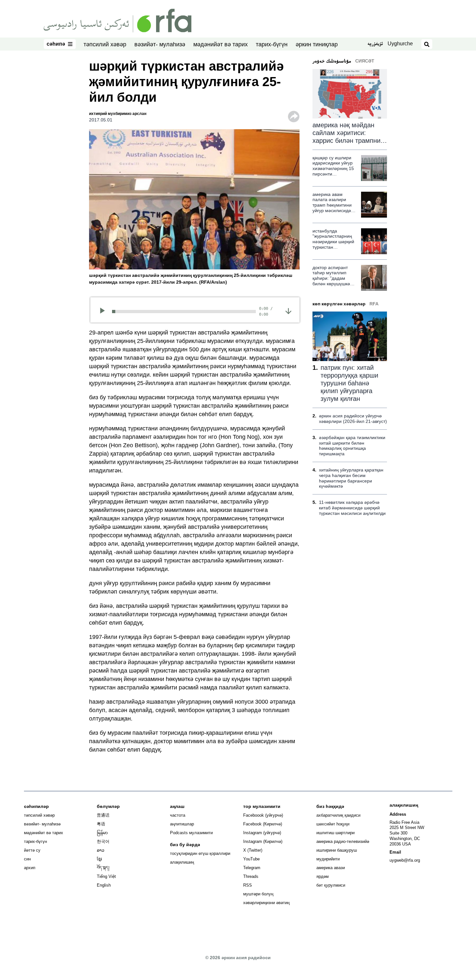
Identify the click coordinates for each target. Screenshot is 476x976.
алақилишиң (182, 862)
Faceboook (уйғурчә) (263, 815)
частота (177, 815)
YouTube (251, 859)
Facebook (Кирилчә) (262, 824)
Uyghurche (400, 43)
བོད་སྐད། (103, 867)
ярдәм (322, 876)
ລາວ (100, 850)
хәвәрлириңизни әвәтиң (266, 902)
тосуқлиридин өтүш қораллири (200, 853)
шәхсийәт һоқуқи (332, 824)
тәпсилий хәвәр (105, 44)
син (27, 859)
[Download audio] (288, 310)
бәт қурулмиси (330, 885)
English (104, 885)
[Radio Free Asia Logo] (117, 20)
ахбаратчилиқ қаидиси (338, 815)
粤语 (101, 824)
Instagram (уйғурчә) (262, 832)
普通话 (103, 815)
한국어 (103, 841)
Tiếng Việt (106, 876)
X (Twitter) (252, 850)
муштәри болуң (258, 893)
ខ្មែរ (99, 859)
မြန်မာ (102, 832)
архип (29, 867)
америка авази (330, 867)
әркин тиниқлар (317, 44)
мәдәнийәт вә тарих (220, 44)
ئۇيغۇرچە (375, 44)
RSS (247, 885)
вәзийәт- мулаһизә (159, 44)
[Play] (104, 311)
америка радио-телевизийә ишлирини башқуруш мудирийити (342, 850)
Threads (250, 876)
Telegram (251, 867)
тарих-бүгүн (272, 44)
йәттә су (32, 850)
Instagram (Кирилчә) (262, 841)
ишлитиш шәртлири (335, 832)
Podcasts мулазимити (191, 832)
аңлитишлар (182, 824)
